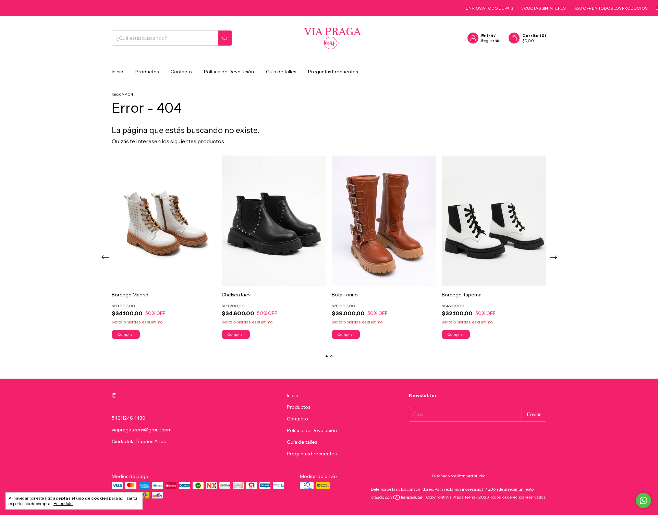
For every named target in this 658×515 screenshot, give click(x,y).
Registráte (490, 40)
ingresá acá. (473, 489)
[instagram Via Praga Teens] (114, 395)
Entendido (63, 503)
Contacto (181, 72)
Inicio (117, 72)
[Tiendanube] (397, 498)
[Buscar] (225, 38)
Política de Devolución (229, 72)
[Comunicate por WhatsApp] (643, 500)
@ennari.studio (471, 475)
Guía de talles (281, 72)
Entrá (487, 35)
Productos (147, 72)
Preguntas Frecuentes (333, 72)
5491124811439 (128, 418)
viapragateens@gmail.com (142, 430)
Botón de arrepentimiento (511, 489)
